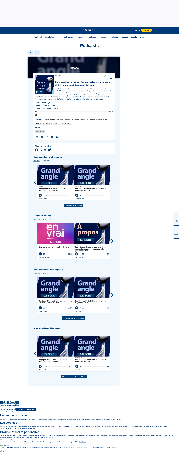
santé (55, 123)
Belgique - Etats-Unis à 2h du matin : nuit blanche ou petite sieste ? (55, 189)
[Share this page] (111, 78)
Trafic (7, 426)
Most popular (47, 161)
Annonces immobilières (104, 426)
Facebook (28, 437)
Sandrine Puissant (44, 257)
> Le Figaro (122, 435)
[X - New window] (41, 150)
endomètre (59, 120)
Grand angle (45, 102)
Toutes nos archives (19, 428)
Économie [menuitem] (144, 37)
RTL (27, 435)
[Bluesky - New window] (49, 150)
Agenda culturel (18, 426)
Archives (118, 419)
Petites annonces (91, 426)
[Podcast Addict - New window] (52, 137)
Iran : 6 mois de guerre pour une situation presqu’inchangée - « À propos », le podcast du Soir (92, 249)
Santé (47, 419)
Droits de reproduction (95, 447)
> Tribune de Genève (155, 435)
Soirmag (84, 419)
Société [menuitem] (125, 37)
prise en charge (47, 123)
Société (13, 419)
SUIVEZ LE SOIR (18, 437)
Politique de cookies (47, 447)
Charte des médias (81, 447)
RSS (61, 426)
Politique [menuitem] (114, 37)
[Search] (37, 52)
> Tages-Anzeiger (168, 435)
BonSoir (36, 426)
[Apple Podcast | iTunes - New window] (37, 137)
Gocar (120, 426)
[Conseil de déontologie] (7, 440)
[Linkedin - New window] (45, 150)
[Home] (30, 52)
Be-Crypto (105, 419)
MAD (38, 419)
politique (38, 123)
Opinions (2, 419)
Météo (11, 426)
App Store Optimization (89, 435)
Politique (8, 419)
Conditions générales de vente (30, 447)
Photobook (163, 426)
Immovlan (100, 435)
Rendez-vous (62, 435)
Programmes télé (28, 426)
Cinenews (52, 426)
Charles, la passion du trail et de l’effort (54, 247)
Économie (24, 419)
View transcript (39, 131)
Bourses (2, 426)
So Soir (79, 419)
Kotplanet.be (33, 435)
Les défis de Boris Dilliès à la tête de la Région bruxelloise (90, 189)
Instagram (43, 437)
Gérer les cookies (30, 428)
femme (77, 120)
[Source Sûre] (4, 445)
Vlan (56, 435)
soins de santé (66, 123)
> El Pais (129, 435)
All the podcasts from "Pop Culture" (73, 318)
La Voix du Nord (50, 435)
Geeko (89, 419)
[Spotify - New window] (42, 137)
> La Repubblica (144, 435)
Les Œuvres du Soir (6, 428)
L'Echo (19, 435)
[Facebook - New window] (36, 150)
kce (87, 120)
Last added (36, 161)
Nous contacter (44, 426)
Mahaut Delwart (43, 199)
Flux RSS (51, 437)
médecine (106, 120)
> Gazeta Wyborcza (6, 437)
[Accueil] (29, 37)
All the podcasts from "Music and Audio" (73, 377)
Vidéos (74, 419)
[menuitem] (176, 218)
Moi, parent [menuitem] (68, 37)
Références (111, 419)
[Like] (36, 114)
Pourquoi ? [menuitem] (80, 37)
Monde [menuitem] (134, 37)
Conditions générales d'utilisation (10, 447)
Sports (30, 419)
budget (47, 120)
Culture (34, 419)
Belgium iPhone (96, 419)
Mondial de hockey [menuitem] (52, 37)
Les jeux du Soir (69, 426)
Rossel (2, 435)
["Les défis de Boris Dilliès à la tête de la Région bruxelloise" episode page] (92, 175)
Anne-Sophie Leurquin (49, 108)
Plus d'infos (82, 442)
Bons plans (126, 426)
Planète (42, 419)
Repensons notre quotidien (57, 419)
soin (59, 123)
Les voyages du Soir (153, 426)
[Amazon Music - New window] (47, 137)
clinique (52, 120)
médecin (99, 120)
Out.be (58, 426)
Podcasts (69, 419)
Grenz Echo (41, 435)
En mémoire (70, 435)
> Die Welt (135, 435)
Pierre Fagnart (79, 199)
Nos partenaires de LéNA (111, 435)
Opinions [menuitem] (92, 37)
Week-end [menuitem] (38, 37)
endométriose (69, 120)
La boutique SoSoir (80, 426)
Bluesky (36, 437)
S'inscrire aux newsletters (25, 409)
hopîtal (83, 120)
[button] (29, 30)
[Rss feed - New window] (57, 137)
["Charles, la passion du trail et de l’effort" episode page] (55, 233)
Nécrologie (115, 426)
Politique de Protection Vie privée (64, 447)
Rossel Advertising (10, 435)
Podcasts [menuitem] (103, 37)
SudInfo (23, 435)
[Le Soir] (89, 30)
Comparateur (134, 426)
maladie (92, 120)
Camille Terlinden (50, 105)
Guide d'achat (143, 426)
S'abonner (146, 30)
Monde (18, 419)
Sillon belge (78, 435)
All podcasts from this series (73, 206)
